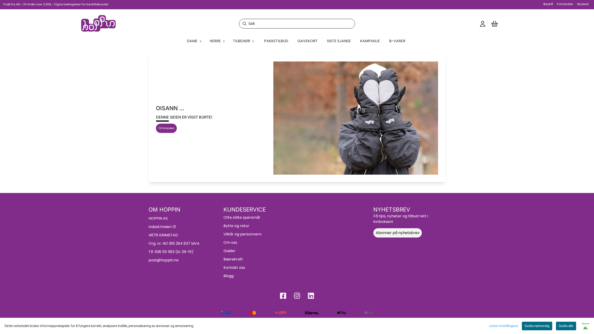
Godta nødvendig (537, 326)
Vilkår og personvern (242, 234)
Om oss (230, 242)
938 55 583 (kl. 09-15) (174, 251)
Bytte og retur (236, 225)
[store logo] (98, 24)
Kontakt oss (234, 267)
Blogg (228, 276)
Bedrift (548, 4)
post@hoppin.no (163, 260)
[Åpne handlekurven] (494, 24)
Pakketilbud (276, 41)
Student (583, 4)
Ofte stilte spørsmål (241, 217)
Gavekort (307, 41)
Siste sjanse (339, 41)
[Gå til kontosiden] (482, 24)
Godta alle (566, 326)
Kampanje (370, 41)
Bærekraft (233, 259)
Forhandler (565, 4)
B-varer (397, 41)
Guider (229, 251)
